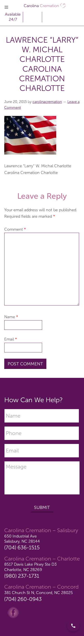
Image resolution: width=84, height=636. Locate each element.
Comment (15, 229)
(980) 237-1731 (21, 576)
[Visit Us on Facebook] (13, 612)
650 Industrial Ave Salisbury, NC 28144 (22, 539)
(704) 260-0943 (23, 599)
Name (11, 316)
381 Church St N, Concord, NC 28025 (38, 592)
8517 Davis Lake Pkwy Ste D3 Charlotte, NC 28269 (30, 567)
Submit (42, 507)
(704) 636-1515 (22, 547)
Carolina (41, 5)
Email (10, 339)
